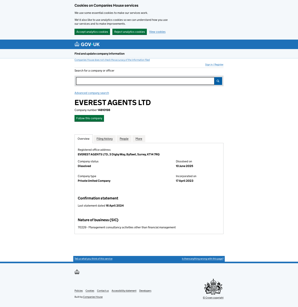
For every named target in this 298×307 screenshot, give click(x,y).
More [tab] (138, 138)
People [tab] (124, 138)
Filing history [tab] (105, 138)
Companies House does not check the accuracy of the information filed (112, 59)
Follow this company (89, 118)
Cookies (90, 290)
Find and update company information (99, 53)
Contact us (103, 290)
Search (218, 81)
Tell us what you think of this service (93, 258)
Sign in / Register (214, 64)
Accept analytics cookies (92, 32)
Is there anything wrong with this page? (203, 258)
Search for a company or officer (94, 70)
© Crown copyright (213, 297)
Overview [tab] (84, 138)
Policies (78, 290)
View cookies (157, 31)
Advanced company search (91, 93)
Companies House (93, 296)
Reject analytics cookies (129, 32)
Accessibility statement (124, 290)
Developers (145, 290)
